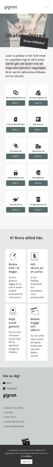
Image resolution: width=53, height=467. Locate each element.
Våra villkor (14, 408)
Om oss (10, 417)
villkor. (28, 456)
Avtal (9, 412)
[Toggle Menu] (47, 6)
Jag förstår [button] (26, 462)
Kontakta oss (15, 421)
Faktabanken (14, 426)
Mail (9, 383)
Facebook (11, 388)
